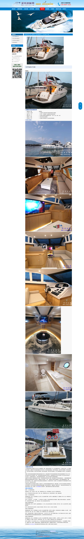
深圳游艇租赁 (39, 486)
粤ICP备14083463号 (53, 531)
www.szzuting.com (32, 524)
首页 (30, 34)
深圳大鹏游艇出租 (38, 34)
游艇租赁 (33, 34)
